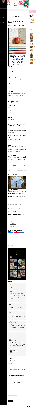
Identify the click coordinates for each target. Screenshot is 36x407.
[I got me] (19, 264)
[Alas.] (12, 260)
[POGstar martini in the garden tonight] (23, 260)
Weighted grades (10, 117)
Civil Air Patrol (12, 161)
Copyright (2, 22)
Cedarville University (11, 228)
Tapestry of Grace (21, 134)
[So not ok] (15, 264)
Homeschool (12, 245)
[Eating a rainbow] (15, 271)
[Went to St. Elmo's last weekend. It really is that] (12, 264)
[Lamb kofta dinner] (19, 267)
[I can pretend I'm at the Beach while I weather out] (23, 271)
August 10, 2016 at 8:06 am (15, 351)
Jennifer (13, 291)
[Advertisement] (17, 240)
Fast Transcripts (11, 218)
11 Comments (21, 19)
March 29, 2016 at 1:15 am (13, 284)
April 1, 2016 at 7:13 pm (13, 322)
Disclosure (4, 22)
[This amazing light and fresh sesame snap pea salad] (23, 264)
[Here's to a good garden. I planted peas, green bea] (19, 275)
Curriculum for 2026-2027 (17, 250)
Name (9, 392)
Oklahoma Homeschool (12, 225)
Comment (9, 385)
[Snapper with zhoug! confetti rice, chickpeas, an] (15, 260)
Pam (11, 339)
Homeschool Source (12, 220)
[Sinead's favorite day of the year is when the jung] (23, 275)
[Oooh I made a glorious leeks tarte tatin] (15, 267)
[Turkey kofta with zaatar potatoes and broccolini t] (19, 271)
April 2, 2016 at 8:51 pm (13, 333)
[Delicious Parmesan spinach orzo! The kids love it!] (12, 267)
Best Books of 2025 (17, 251)
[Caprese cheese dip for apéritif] (12, 271)
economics (14, 170)
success (22, 200)
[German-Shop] (31, 18)
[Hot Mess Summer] (19, 260)
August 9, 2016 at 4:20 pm (13, 340)
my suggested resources (18, 18)
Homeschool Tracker (12, 223)
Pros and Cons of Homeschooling (13, 224)
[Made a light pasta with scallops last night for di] (15, 275)
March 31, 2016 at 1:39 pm (13, 304)
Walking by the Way (11, 221)
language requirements (17, 159)
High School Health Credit (12, 360)
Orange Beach (17, 252)
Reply (9, 318)
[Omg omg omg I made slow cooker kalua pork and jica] (12, 275)
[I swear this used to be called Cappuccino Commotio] (23, 267)
